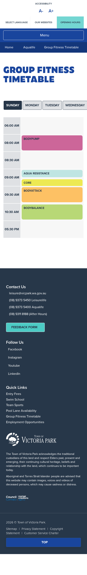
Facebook (15, 349)
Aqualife (29, 47)
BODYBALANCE (34, 208)
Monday (32, 105)
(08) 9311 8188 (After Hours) (28, 314)
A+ (51, 11)
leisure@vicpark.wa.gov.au (27, 293)
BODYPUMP (31, 139)
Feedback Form (24, 327)
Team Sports (14, 405)
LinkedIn (14, 373)
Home (9, 47)
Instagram (15, 357)
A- (41, 11)
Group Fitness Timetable (23, 416)
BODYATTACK (33, 190)
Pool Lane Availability (21, 410)
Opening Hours (70, 22)
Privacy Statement (33, 529)
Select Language (16, 22)
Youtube (14, 365)
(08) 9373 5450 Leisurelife (27, 300)
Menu (44, 35)
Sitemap (11, 529)
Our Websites (43, 22)
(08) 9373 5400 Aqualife (26, 307)
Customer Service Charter (41, 533)
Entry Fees (13, 393)
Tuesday (52, 105)
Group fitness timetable (61, 47)
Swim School (15, 399)
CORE (27, 183)
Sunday (12, 105)
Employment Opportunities (25, 422)
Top (47, 543)
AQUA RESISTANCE (36, 173)
